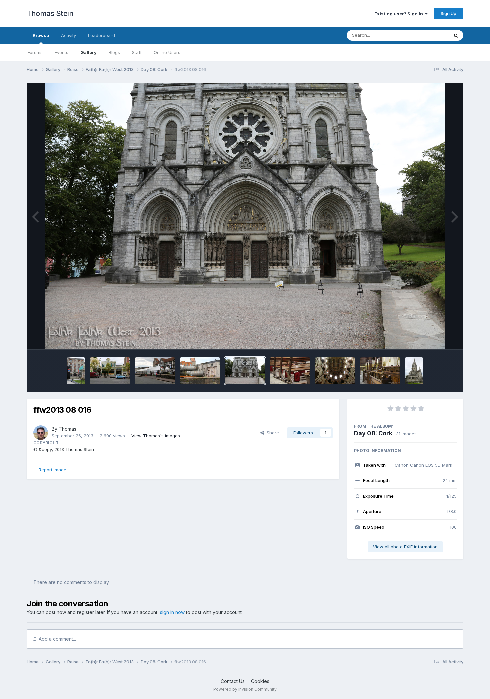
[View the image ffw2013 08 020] (76, 370)
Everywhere (428, 35)
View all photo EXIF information (405, 546)
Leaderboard (101, 35)
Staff (137, 52)
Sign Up (448, 13)
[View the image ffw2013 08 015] (290, 370)
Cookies (260, 681)
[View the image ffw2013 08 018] (155, 370)
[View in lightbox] (245, 216)
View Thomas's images (155, 435)
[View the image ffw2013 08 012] (414, 370)
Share (271, 432)
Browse (41, 35)
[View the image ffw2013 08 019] (110, 370)
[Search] (456, 35)
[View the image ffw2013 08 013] (380, 370)
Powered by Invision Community (245, 689)
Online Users (167, 52)
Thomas (67, 429)
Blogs (114, 52)
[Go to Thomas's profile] (40, 432)
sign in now (172, 612)
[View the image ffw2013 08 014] (335, 370)
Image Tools (435, 337)
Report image (52, 469)
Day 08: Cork (373, 433)
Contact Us (233, 681)
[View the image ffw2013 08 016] (245, 370)
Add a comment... (56, 639)
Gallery (88, 52)
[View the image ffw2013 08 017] (200, 370)
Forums (35, 52)
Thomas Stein (50, 13)
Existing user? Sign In (399, 13)
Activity (68, 35)
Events (61, 52)
